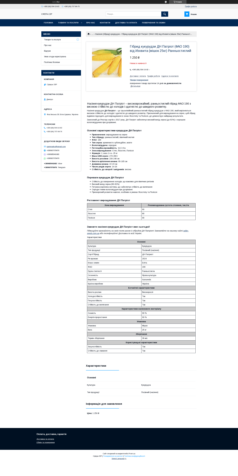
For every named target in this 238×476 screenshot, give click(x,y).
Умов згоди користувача (55, 56)
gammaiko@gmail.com (56, 147)
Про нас (90, 23)
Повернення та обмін (153, 23)
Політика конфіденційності (134, 456)
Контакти (105, 23)
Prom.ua (132, 454)
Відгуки (47, 51)
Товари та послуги (68, 23)
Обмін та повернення (45, 442)
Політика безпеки (52, 62)
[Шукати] (164, 14)
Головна (48, 23)
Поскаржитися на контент (113, 456)
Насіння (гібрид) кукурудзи (107, 34)
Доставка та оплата (126, 23)
